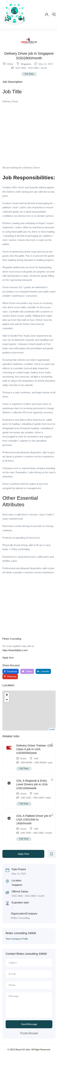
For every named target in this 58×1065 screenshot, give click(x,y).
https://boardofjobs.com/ (15, 650)
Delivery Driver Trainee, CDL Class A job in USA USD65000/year (34, 749)
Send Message (29, 1024)
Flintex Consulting (11, 638)
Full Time (29, 74)
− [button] (7, 700)
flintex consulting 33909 (21, 933)
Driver (10, 64)
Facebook (11, 671)
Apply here (8, 657)
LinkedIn (44, 671)
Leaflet (52, 729)
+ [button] (7, 695)
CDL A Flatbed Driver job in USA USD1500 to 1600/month (33, 819)
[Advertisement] (29, 135)
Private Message (29, 1033)
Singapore (26, 64)
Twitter (28, 671)
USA (36, 758)
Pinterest (11, 676)
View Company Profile (17, 938)
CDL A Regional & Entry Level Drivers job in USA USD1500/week (32, 784)
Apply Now (23, 853)
